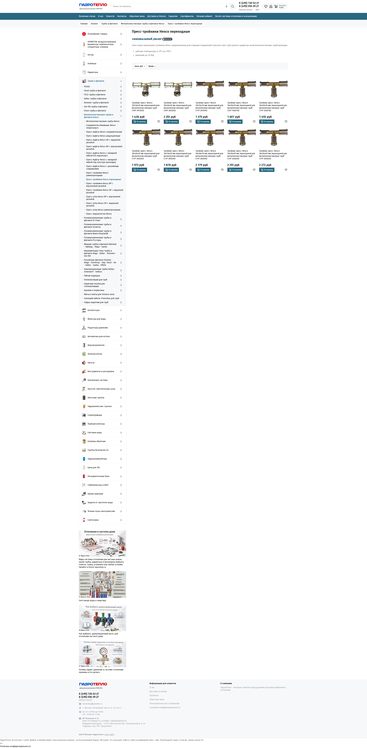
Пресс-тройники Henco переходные (103, 179)
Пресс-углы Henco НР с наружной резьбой (102, 204)
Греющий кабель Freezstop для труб (101, 298)
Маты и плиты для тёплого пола (99, 294)
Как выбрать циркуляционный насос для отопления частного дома (98, 635)
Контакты (121, 16)
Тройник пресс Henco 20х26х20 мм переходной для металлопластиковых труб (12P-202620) (241, 155)
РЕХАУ (87, 86)
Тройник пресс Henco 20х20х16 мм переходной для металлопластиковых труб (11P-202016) (273, 107)
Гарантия (173, 16)
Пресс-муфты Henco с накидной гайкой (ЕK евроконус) (101, 154)
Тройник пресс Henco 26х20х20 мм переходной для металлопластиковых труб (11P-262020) (145, 155)
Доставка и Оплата (157, 16)
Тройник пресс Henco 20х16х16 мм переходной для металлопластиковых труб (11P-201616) (209, 107)
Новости (110, 16)
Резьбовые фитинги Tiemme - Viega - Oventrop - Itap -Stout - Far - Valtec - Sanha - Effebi (100, 262)
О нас (100, 16)
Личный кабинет (204, 16)
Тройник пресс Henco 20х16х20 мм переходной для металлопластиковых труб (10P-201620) (145, 107)
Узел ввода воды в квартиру (92, 600)
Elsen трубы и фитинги (95, 110)
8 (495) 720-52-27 (249, 3)
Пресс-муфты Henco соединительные (104, 132)
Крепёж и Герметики (94, 290)
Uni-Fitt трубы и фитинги (95, 106)
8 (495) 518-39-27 (249, 6)
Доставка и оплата (158, 691)
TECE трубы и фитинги (94, 94)
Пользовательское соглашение (164, 703)
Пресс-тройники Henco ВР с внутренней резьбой (99, 184)
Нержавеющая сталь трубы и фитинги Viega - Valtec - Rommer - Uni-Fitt (100, 253)
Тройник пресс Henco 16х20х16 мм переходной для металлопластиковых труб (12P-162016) (241, 107)
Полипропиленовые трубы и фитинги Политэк (97, 225)
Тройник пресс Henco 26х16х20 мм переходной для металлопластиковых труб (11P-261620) (177, 155)
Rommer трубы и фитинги (96, 102)
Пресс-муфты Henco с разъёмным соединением (102, 167)
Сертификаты (187, 16)
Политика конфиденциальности (165, 707)
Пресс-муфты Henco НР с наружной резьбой (103, 141)
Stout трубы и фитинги (95, 90)
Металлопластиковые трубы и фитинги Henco (98, 115)
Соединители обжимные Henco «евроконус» (101, 126)
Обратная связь (137, 16)
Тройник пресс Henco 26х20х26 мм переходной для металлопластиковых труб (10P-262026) (177, 107)
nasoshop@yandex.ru (92, 704)
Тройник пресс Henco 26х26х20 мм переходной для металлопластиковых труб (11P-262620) (273, 155)
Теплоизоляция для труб (95, 280)
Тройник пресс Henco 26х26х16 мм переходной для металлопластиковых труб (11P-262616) (209, 155)
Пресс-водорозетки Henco (99, 214)
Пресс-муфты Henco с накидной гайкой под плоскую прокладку (101, 160)
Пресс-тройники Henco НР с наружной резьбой (104, 191)
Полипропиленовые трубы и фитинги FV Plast (97, 219)
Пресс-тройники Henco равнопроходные (97, 174)
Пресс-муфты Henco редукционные (103, 136)
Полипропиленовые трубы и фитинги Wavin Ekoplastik (97, 232)
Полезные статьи (87, 16)
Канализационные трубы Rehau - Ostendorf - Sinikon (99, 270)
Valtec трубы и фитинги (95, 98)
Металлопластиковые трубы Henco (102, 121)
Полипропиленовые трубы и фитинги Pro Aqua (97, 238)
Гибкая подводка (92, 276)
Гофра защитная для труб (96, 302)
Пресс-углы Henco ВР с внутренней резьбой (103, 197)
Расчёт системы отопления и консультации (236, 16)
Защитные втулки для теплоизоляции (94, 285)
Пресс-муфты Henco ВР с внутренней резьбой (104, 147)
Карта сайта (109, 735)
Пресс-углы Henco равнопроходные (103, 210)
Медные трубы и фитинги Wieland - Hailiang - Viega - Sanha (100, 245)
